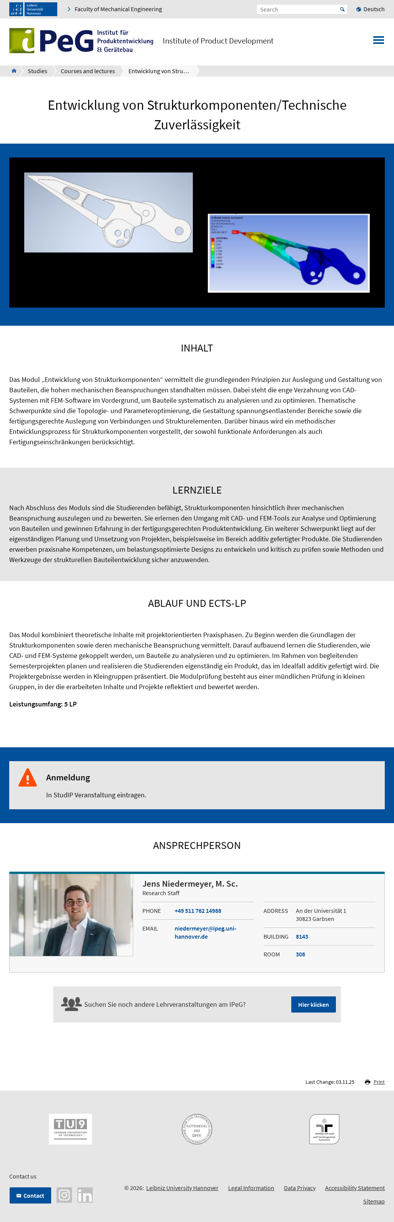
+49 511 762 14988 (198, 910)
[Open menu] (378, 42)
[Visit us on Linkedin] (85, 1194)
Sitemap (374, 1201)
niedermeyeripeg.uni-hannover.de (205, 932)
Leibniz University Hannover (182, 1188)
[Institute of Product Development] (12, 70)
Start (342, 9)
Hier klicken (313, 1004)
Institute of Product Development (218, 40)
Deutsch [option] (374, 9)
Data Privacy (300, 1188)
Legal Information (251, 1188)
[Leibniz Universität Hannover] (33, 9)
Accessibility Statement (355, 1188)
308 (300, 954)
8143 (302, 936)
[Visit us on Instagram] (64, 1194)
